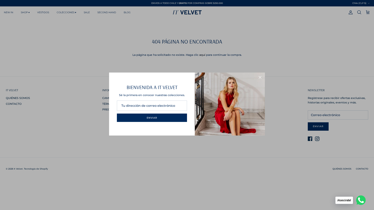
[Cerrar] (260, 77)
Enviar (152, 117)
